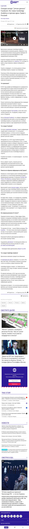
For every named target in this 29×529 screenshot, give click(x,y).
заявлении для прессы (7, 259)
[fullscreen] (26, 44)
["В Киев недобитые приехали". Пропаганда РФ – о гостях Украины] (14, 475)
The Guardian (14, 110)
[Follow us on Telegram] (14, 516)
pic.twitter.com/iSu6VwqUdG (8, 245)
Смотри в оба (7, 458)
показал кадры (15, 187)
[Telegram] (14, 527)
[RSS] (17, 516)
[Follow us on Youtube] (8, 516)
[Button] (10, 24)
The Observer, (8, 179)
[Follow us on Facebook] (2, 516)
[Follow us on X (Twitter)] (5, 516)
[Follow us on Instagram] (11, 516)
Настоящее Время (5, 18)
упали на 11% (18, 61)
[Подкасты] (21, 516)
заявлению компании (11, 129)
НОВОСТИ (5, 423)
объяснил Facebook (9, 117)
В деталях (3, 6)
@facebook (10, 242)
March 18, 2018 (22, 248)
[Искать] (23, 527)
